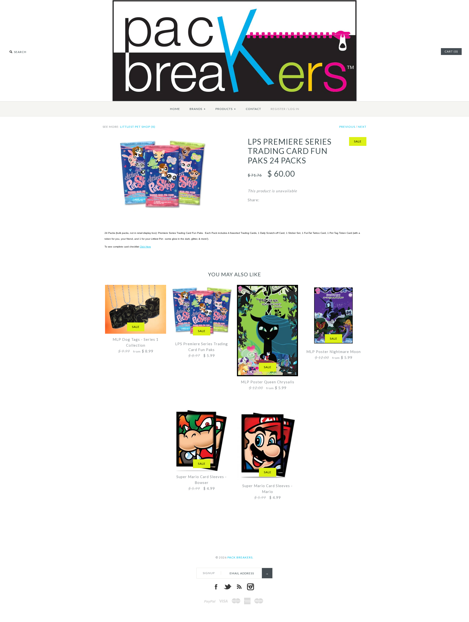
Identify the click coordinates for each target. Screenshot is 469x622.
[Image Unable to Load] (162, 140)
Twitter (227, 586)
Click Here (145, 246)
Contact (253, 109)
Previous (347, 127)
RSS (239, 586)
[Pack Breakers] (234, 3)
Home (175, 109)
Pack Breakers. (240, 557)
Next (362, 127)
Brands (198, 109)
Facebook (216, 586)
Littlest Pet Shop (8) (137, 127)
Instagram (250, 586)
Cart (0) (451, 51)
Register (278, 109)
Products (225, 109)
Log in (293, 109)
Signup (209, 573)
